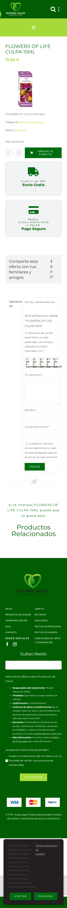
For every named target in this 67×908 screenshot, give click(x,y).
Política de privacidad (40, 814)
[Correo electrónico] (51, 277)
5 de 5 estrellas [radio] (56, 363)
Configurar (51, 845)
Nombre (31, 410)
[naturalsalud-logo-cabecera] (16, 3)
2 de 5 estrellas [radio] (35, 363)
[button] (53, 9)
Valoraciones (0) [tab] (14, 304)
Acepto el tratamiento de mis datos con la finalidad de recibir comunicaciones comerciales (35, 761)
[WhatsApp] (51, 271)
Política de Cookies (40, 849)
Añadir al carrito (46, 153)
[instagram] (15, 644)
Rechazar (45, 896)
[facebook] (7, 644)
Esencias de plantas (31, 122)
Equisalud (20, 130)
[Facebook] (51, 261)
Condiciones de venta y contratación (40, 818)
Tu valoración (34, 374)
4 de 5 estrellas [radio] (49, 363)
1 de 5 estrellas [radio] (28, 363)
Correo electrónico (37, 426)
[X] (51, 266)
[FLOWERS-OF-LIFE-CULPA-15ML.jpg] (33, 575)
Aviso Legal (21, 814)
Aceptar (20, 896)
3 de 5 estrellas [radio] (42, 363)
